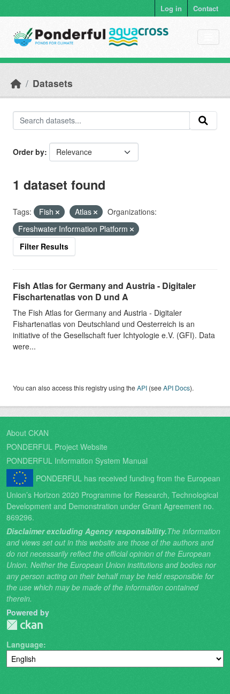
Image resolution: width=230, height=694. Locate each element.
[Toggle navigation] (208, 37)
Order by (28, 151)
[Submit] (203, 120)
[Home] (16, 83)
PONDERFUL (24, 624)
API (142, 387)
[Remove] (57, 212)
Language (24, 644)
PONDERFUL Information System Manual (77, 460)
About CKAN (27, 432)
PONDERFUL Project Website (57, 446)
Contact (205, 8)
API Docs (176, 387)
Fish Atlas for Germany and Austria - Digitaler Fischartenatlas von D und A (104, 291)
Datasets (53, 83)
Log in (171, 8)
